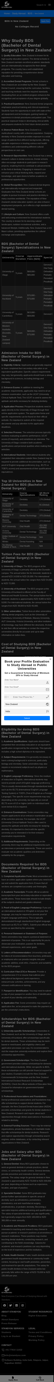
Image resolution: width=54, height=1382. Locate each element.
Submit (27, 718)
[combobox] (6, 697)
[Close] (50, 659)
